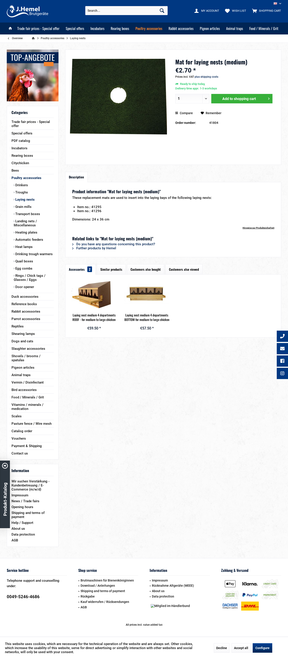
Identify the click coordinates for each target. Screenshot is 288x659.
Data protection (23, 534)
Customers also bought (145, 269)
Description (76, 177)
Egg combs (23, 268)
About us (18, 529)
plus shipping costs (206, 76)
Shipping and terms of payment (28, 515)
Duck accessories (24, 297)
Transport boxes (27, 214)
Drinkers (21, 185)
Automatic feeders (28, 240)
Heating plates (25, 232)
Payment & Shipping (26, 446)
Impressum (19, 495)
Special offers (21, 133)
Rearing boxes (22, 156)
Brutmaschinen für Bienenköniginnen (107, 580)
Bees (15, 170)
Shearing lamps (23, 334)
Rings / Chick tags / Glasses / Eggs (29, 278)
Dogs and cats (22, 341)
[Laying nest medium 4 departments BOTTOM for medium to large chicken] (147, 295)
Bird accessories (24, 390)
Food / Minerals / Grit (27, 397)
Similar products (111, 269)
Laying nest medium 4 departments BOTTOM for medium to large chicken (146, 317)
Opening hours (22, 507)
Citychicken (20, 163)
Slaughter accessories (28, 349)
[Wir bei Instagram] (282, 374)
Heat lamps (23, 247)
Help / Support (22, 523)
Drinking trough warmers (33, 254)
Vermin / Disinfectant (27, 382)
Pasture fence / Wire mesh (31, 424)
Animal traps (21, 375)
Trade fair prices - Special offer (30, 124)
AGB (14, 540)
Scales (16, 416)
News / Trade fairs (25, 501)
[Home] (10, 28)
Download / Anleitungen (98, 585)
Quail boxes (23, 261)
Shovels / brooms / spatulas (25, 358)
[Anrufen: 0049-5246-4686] (282, 337)
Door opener (24, 287)
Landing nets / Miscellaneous (25, 223)
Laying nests (24, 200)
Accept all (241, 648)
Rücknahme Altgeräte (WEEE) (173, 585)
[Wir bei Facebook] (282, 361)
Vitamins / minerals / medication (27, 407)
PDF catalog (20, 141)
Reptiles (17, 326)
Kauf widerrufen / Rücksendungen (105, 602)
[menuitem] (265, 10)
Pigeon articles (22, 368)
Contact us (19, 453)
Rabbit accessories (25, 311)
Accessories (79, 269)
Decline (221, 648)
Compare (186, 113)
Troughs (21, 192)
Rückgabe (88, 596)
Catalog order (21, 431)
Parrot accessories (25, 319)
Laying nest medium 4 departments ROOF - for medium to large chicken (94, 317)
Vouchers (18, 438)
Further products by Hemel (95, 248)
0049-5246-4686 (23, 596)
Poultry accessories (26, 178)
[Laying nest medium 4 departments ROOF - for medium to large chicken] (94, 295)
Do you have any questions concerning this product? (115, 244)
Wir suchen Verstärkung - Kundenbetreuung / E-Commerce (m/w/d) (30, 485)
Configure (262, 648)
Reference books (24, 304)
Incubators (19, 148)
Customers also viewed (184, 269)
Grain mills (23, 207)
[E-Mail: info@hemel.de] (282, 349)
